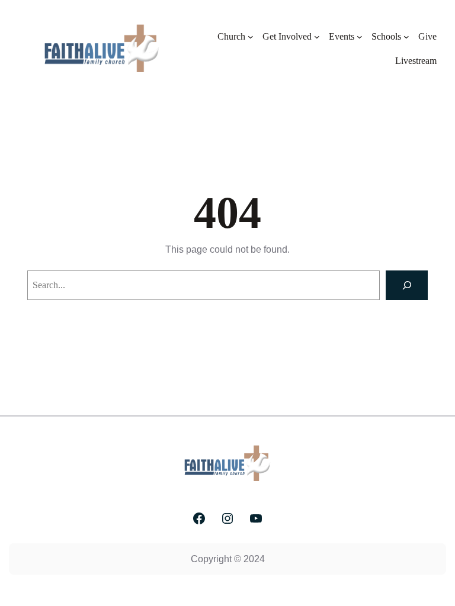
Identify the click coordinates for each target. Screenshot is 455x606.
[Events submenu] (360, 37)
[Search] (407, 284)
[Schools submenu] (406, 37)
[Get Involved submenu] (317, 37)
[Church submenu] (251, 37)
